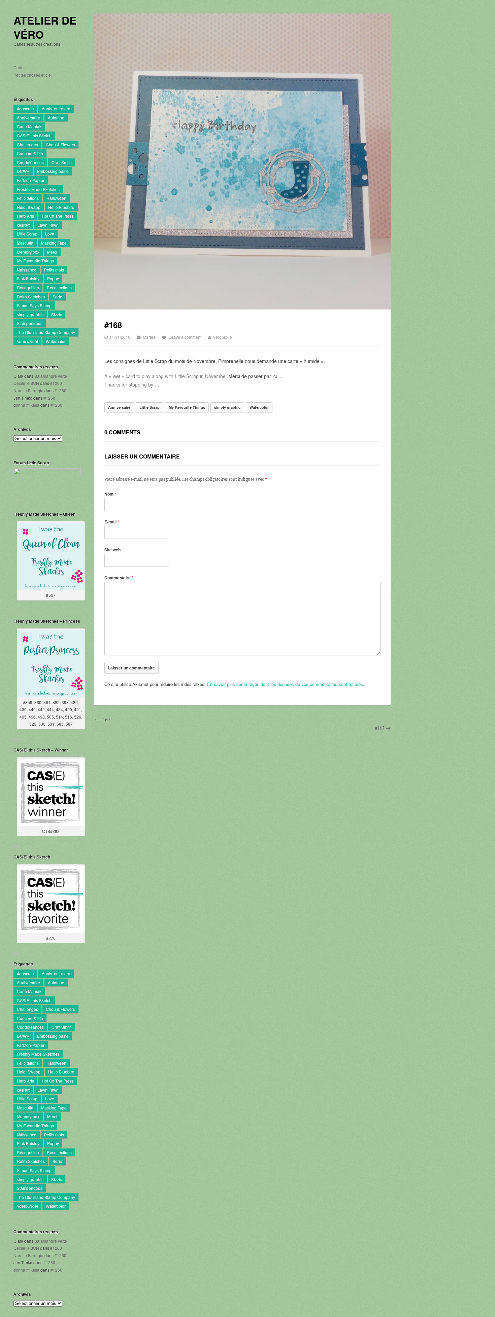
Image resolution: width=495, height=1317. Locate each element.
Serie (57, 296)
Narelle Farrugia (28, 390)
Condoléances (30, 162)
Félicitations (28, 198)
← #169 (102, 719)
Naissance (26, 269)
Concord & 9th (30, 153)
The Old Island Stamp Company (46, 332)
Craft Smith (62, 162)
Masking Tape (54, 243)
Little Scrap (27, 233)
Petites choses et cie (32, 75)
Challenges (27, 144)
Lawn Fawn (48, 225)
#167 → (383, 728)
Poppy (53, 278)
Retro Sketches (31, 296)
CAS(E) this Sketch (34, 135)
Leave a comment (185, 337)
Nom (110, 494)
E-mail (111, 522)
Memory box (28, 252)
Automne (56, 117)
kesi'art (23, 225)
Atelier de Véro (44, 27)
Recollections (59, 287)
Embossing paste (53, 171)
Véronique (222, 337)
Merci (52, 252)
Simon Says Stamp (34, 305)
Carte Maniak (29, 126)
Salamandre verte (50, 376)
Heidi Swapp (28, 207)
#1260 (56, 383)
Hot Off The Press (58, 216)
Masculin (25, 243)
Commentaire (118, 578)
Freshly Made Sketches (38, 189)
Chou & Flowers (60, 144)
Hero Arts (25, 216)
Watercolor (56, 341)
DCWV (23, 171)
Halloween (56, 198)
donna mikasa (26, 405)
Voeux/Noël (27, 341)
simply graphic (30, 314)
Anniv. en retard (56, 108)
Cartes (19, 67)
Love (49, 233)
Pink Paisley (28, 278)
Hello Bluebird (61, 207)
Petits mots (54, 269)
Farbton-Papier (30, 180)
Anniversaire (28, 117)
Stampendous (29, 323)
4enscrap (25, 108)
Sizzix (56, 314)
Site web (112, 550)
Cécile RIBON (26, 383)
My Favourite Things (35, 260)
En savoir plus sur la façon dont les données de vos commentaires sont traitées (285, 684)
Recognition (28, 287)
